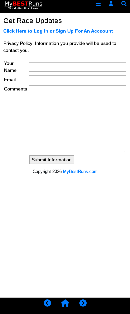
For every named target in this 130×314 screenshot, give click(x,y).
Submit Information (52, 159)
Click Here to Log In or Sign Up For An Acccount (58, 31)
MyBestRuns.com (80, 171)
